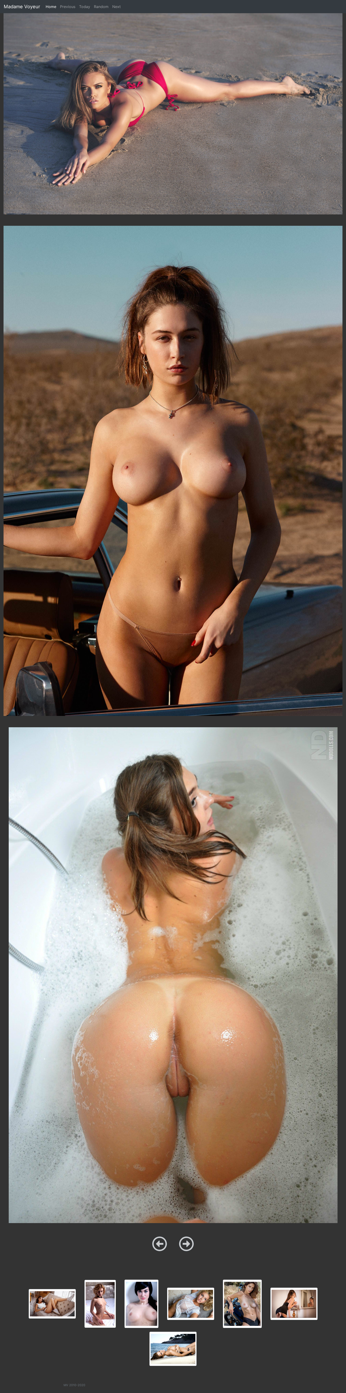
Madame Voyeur (22, 6)
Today (84, 6)
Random (101, 6)
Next (116, 6)
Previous (67, 6)
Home (52, 6)
